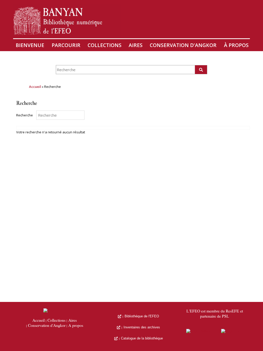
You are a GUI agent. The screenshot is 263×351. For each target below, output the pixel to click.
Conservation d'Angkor (183, 45)
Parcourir (66, 45)
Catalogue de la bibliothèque (142, 338)
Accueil (35, 86)
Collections (104, 45)
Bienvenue (30, 45)
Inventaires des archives (142, 327)
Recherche (24, 115)
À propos (236, 45)
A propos (75, 326)
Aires (136, 45)
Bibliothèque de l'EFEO (142, 316)
